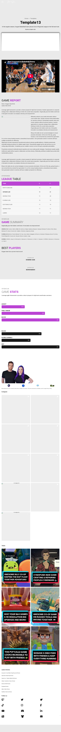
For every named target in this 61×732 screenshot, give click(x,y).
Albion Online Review (6, 689)
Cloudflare (38, 388)
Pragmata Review (5, 686)
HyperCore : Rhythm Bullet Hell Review (9, 678)
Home (26, 18)
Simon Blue (17, 388)
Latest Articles (6, 669)
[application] (30, 76)
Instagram (4, 392)
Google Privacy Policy (48, 388)
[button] (16, 409)
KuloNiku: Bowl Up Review (7, 691)
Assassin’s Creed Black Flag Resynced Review (11, 672)
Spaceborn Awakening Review (7, 675)
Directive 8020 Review (6, 683)
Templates (33, 18)
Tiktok (3, 545)
